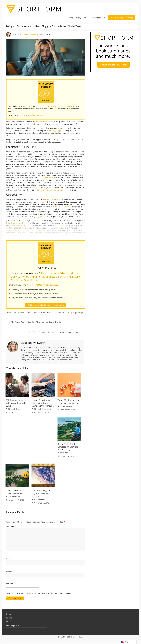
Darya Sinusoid (66, 406)
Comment (11, 526)
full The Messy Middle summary (45, 285)
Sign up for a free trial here (32, 115)
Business (53, 312)
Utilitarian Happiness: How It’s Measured (16, 492)
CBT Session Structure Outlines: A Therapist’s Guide (16, 403)
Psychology (78, 312)
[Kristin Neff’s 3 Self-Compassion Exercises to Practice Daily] (69, 418)
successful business (42, 121)
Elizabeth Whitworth (29, 34)
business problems (61, 207)
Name (9, 558)
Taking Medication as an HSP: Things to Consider (69, 401)
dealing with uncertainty (53, 199)
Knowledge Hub (98, 18)
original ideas (41, 216)
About (86, 18)
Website (9, 583)
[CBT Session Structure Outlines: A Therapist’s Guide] (17, 374)
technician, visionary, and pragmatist (51, 190)
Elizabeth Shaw (14, 409)
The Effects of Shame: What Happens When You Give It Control (55, 332)
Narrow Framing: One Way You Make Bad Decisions (42, 493)
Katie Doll (64, 452)
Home (70, 18)
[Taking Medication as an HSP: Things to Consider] (69, 374)
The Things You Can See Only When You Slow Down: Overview (35, 322)
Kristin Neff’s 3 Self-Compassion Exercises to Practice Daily (69, 447)
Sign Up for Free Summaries (121, 18)
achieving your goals (55, 130)
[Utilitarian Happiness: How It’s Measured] (17, 464)
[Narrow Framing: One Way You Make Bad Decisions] (43, 464)
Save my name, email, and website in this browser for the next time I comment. (38, 593)
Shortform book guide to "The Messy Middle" (54, 106)
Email (9, 571)
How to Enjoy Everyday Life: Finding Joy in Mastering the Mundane (43, 403)
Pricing (78, 18)
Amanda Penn (39, 499)
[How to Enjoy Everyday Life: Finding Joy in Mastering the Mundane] (43, 374)
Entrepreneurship (65, 312)
